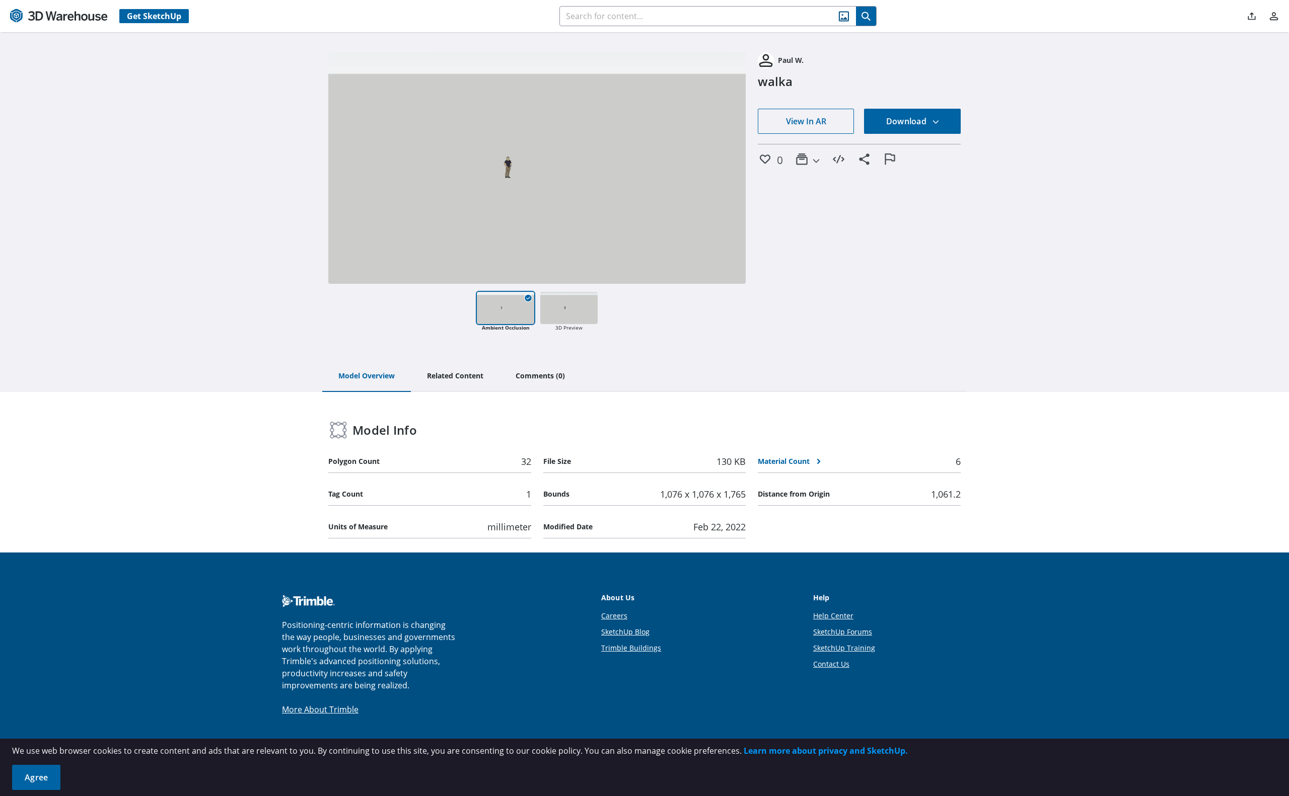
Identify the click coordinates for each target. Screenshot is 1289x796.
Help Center (833, 615)
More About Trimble (320, 709)
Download (907, 121)
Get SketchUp (154, 16)
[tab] (366, 376)
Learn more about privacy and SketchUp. (826, 750)
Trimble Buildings (631, 648)
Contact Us (831, 664)
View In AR (806, 121)
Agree (36, 777)
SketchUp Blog (625, 631)
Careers (614, 615)
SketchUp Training (844, 648)
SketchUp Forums (842, 631)
